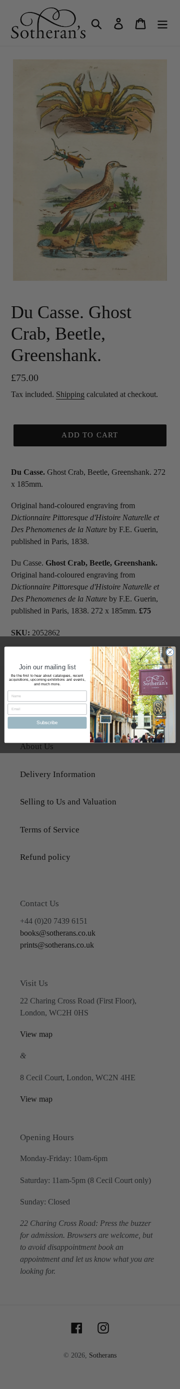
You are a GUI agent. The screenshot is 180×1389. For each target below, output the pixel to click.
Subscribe (47, 722)
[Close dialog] (170, 651)
